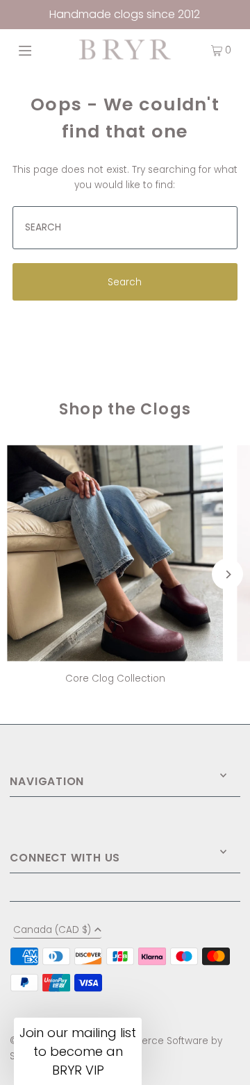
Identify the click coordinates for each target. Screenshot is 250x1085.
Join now (67, 630)
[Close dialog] (227, 468)
